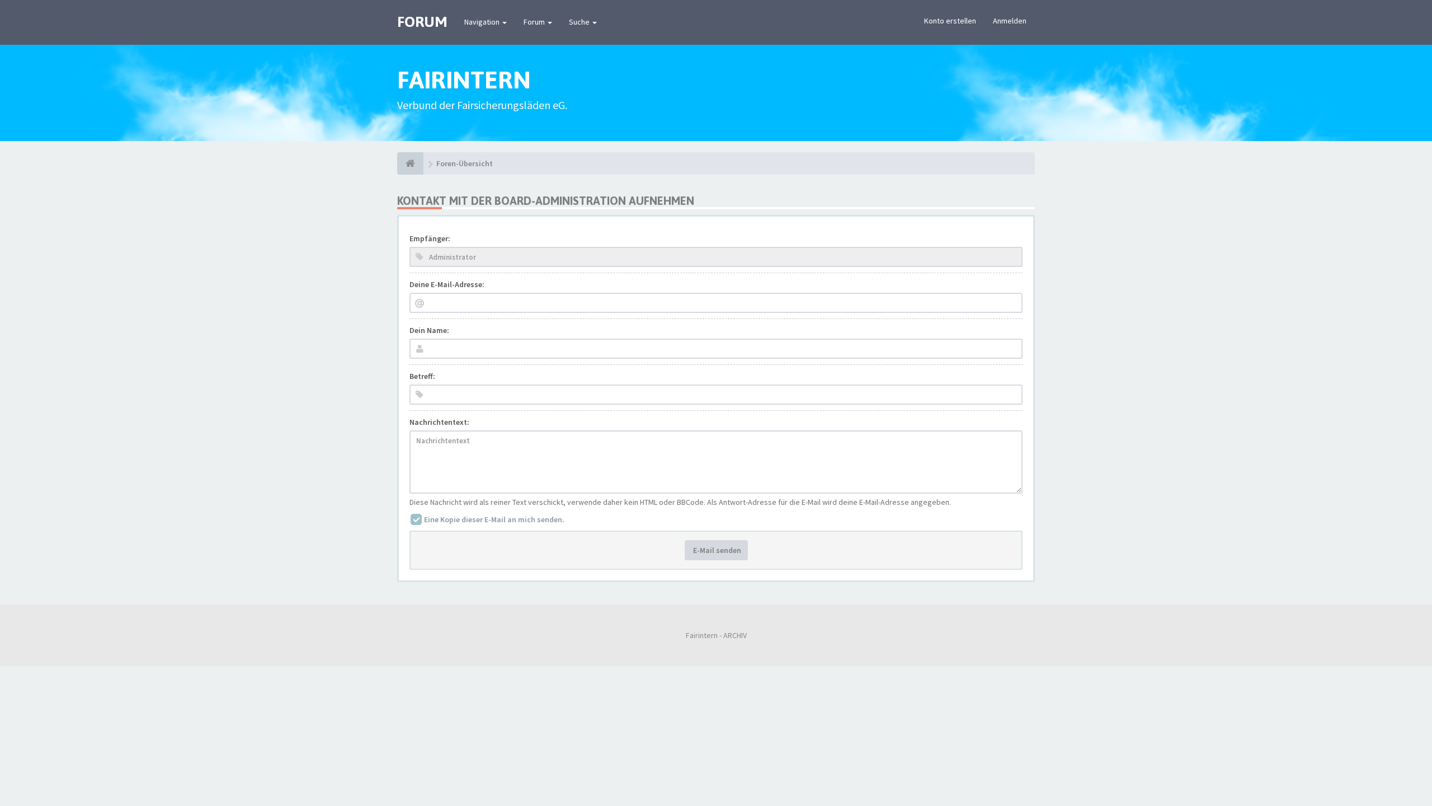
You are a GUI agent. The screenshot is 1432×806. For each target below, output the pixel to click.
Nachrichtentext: (439, 422)
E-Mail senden (716, 550)
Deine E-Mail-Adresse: (446, 284)
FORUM (422, 21)
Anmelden (1009, 21)
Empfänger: (429, 238)
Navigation (482, 22)
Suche (580, 22)
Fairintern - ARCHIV (716, 635)
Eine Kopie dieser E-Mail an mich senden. (494, 519)
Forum (535, 22)
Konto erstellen (950, 21)
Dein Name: (429, 330)
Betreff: (422, 376)
